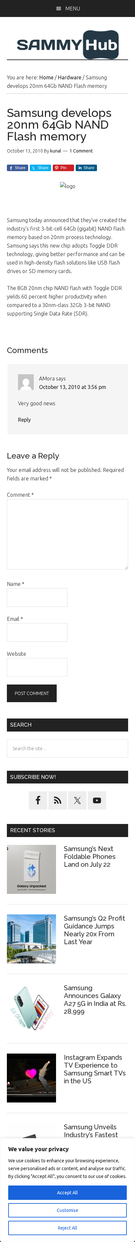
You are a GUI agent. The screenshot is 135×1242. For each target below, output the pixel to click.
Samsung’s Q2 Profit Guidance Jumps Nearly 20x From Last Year (94, 930)
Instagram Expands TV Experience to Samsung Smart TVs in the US (95, 1069)
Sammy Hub (67, 44)
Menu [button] (72, 8)
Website (16, 654)
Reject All (67, 1228)
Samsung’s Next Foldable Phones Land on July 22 (90, 856)
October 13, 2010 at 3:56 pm (72, 387)
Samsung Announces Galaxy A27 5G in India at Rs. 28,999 (95, 999)
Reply (24, 420)
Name (15, 584)
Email (15, 619)
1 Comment (81, 150)
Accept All (67, 1192)
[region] (67, 1190)
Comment (20, 495)
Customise (67, 1210)
